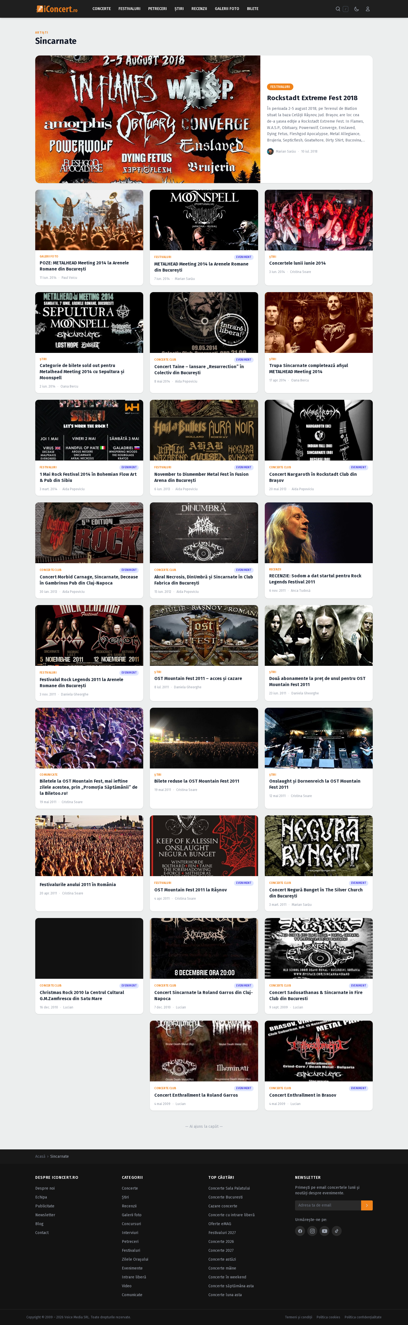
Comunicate (132, 1295)
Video (127, 1286)
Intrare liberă (134, 1277)
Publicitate (44, 1206)
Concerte (101, 8)
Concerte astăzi (222, 1259)
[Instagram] (312, 1231)
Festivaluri (129, 8)
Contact (42, 1232)
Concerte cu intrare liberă (231, 1215)
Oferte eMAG (219, 1224)
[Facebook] (300, 1231)
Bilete (252, 8)
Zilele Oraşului (135, 1259)
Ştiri (179, 8)
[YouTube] (324, 1231)
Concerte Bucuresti (225, 1197)
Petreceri (157, 8)
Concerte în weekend (227, 1277)
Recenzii (199, 8)
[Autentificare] (368, 9)
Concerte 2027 (221, 1250)
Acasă (40, 1156)
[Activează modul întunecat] (357, 9)
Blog (39, 1224)
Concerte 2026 (221, 1241)
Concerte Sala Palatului (229, 1188)
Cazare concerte (222, 1206)
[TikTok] (337, 1231)
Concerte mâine (222, 1268)
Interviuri (130, 1232)
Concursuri (131, 1224)
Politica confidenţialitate (363, 1317)
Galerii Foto (227, 8)
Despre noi (45, 1188)
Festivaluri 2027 (222, 1232)
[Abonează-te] (367, 1205)
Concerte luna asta (225, 1295)
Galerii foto (132, 1215)
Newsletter (45, 1215)
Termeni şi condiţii (298, 1317)
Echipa (41, 1197)
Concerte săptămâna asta (231, 1286)
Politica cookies (328, 1317)
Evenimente (132, 1268)
